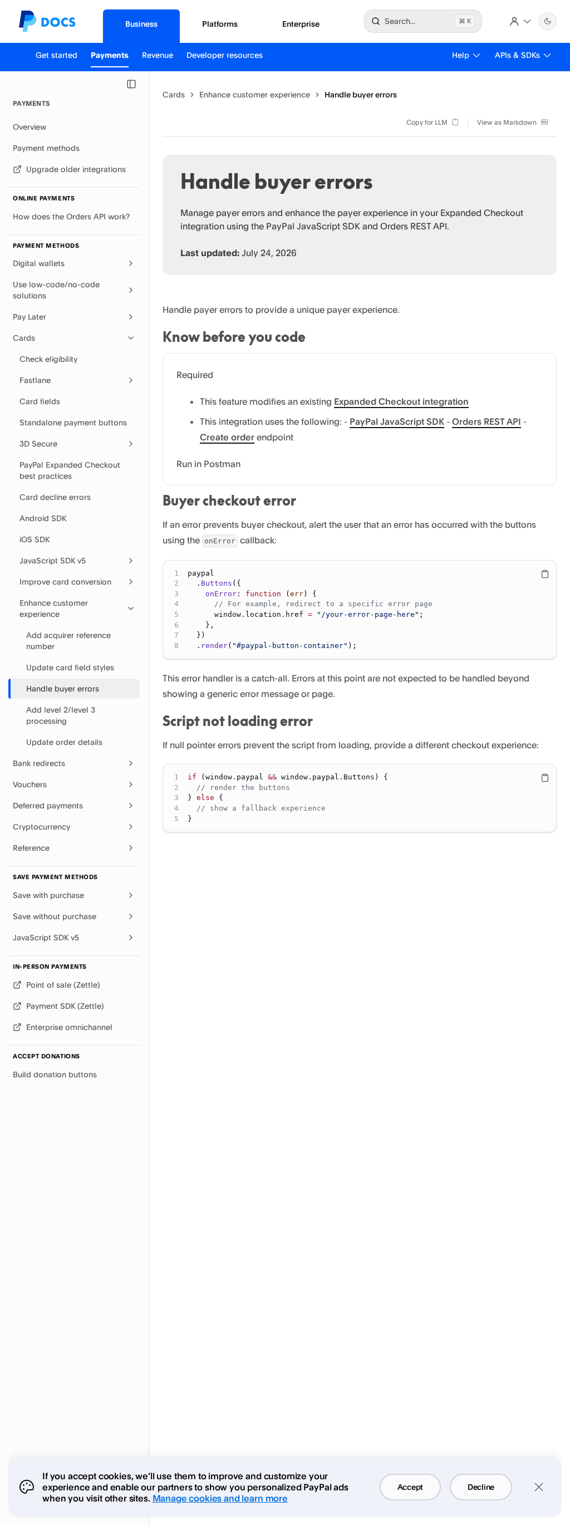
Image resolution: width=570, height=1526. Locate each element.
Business (141, 23)
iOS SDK (34, 539)
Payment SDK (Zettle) (65, 1005)
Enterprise (301, 23)
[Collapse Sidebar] (131, 84)
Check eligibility (48, 359)
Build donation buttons (55, 1074)
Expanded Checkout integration (401, 401)
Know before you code (234, 337)
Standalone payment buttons (73, 422)
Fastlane (35, 380)
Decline (481, 1486)
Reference (31, 847)
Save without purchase (54, 916)
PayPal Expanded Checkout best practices (69, 470)
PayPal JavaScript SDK (397, 421)
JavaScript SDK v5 (52, 560)
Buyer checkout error (229, 500)
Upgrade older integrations (76, 169)
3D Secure (38, 443)
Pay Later (29, 316)
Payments (110, 55)
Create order (227, 437)
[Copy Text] (545, 574)
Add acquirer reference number (68, 640)
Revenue (157, 55)
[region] (359, 610)
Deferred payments (48, 805)
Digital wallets (39, 263)
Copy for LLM (427, 122)
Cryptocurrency (41, 826)
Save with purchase (48, 895)
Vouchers (30, 784)
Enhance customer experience (53, 608)
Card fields (39, 401)
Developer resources (224, 55)
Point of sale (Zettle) (63, 984)
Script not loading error (238, 721)
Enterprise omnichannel (69, 1027)
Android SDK (42, 518)
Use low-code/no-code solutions (56, 289)
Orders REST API (486, 421)
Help (460, 55)
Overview (29, 126)
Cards (24, 337)
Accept (410, 1486)
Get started (56, 55)
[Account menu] (520, 21)
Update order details (64, 742)
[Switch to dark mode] (548, 21)
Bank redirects (39, 763)
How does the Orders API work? (71, 216)
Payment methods (46, 148)
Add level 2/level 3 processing (60, 715)
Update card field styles (70, 667)
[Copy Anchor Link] (314, 337)
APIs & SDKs (517, 55)
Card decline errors (55, 497)
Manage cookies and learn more (220, 1498)
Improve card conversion (65, 581)
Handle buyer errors (62, 688)
